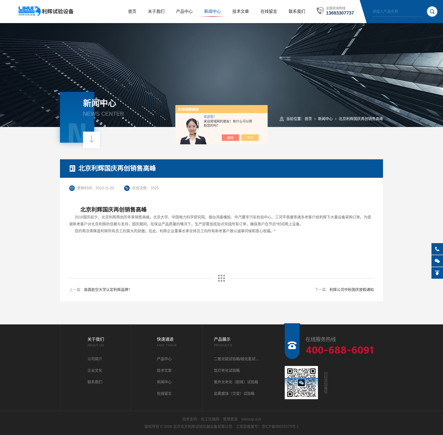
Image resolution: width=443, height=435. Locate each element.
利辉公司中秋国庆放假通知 (351, 290)
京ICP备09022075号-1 (280, 427)
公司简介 (94, 359)
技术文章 (240, 11)
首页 (132, 11)
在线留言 (268, 11)
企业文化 (94, 370)
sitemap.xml (251, 419)
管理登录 (230, 419)
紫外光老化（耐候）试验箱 (236, 382)
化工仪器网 (210, 419)
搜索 (432, 11)
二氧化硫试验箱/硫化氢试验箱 (238, 359)
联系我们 (297, 11)
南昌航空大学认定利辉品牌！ (108, 290)
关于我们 (156, 11)
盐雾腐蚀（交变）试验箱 (234, 394)
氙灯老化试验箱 (227, 370)
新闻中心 (212, 11)
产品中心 (184, 11)
